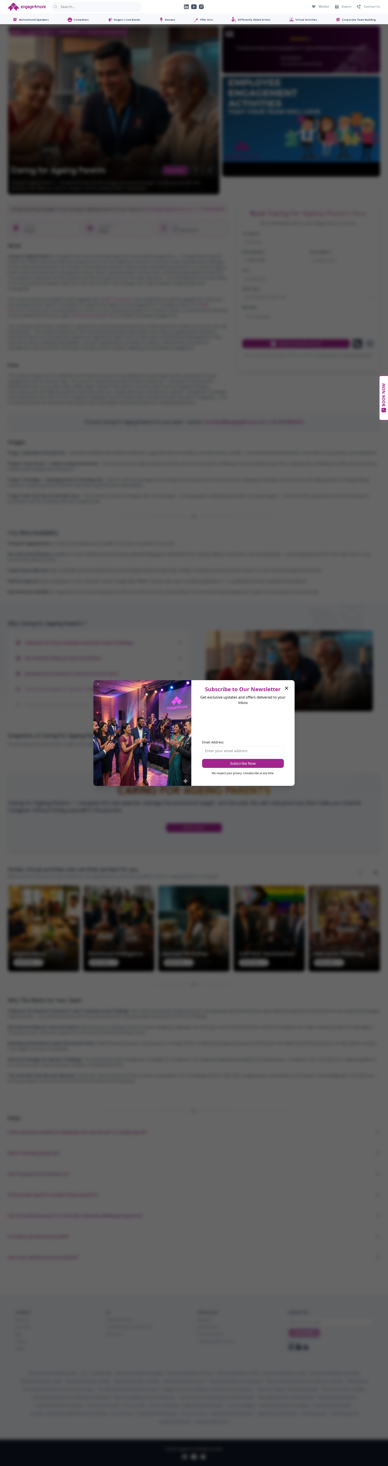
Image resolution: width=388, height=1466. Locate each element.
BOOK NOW (383, 394)
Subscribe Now (243, 763)
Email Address (213, 742)
